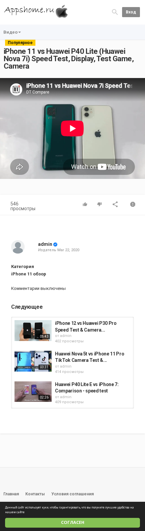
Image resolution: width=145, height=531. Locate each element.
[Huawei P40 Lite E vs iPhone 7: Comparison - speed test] (33, 391)
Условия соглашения (72, 494)
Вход (131, 12)
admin (45, 244)
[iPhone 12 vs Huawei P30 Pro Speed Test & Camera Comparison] (33, 330)
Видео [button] (10, 32)
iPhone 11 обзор (28, 273)
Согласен (72, 522)
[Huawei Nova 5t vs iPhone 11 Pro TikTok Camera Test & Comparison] (33, 361)
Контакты (35, 494)
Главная (11, 494)
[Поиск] (115, 12)
